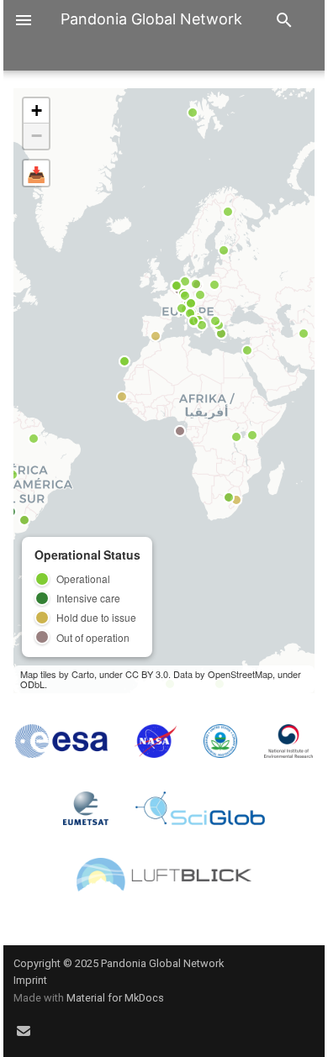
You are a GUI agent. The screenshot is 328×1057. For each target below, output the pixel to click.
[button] (36, 111)
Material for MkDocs (115, 997)
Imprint (30, 980)
